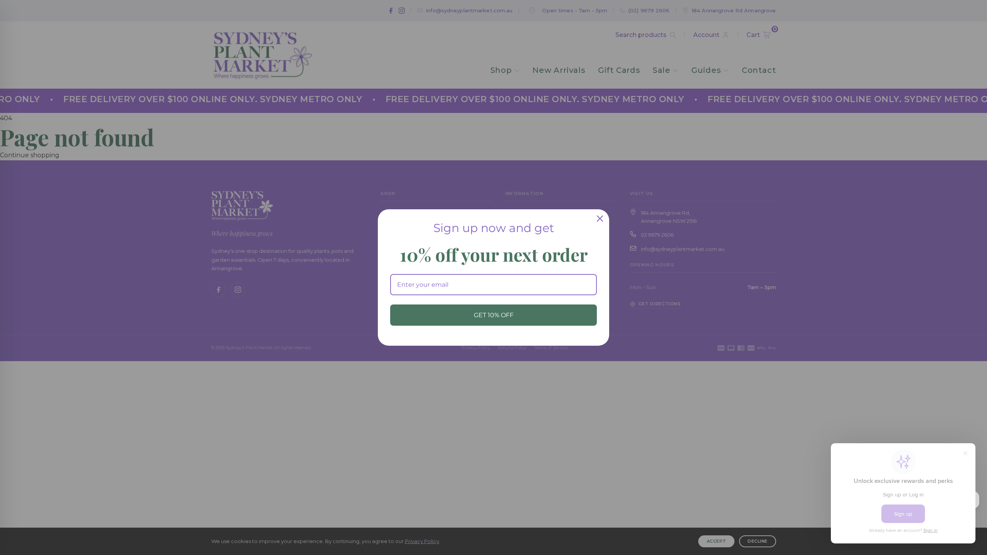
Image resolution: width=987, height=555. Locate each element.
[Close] (600, 218)
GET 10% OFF (494, 315)
